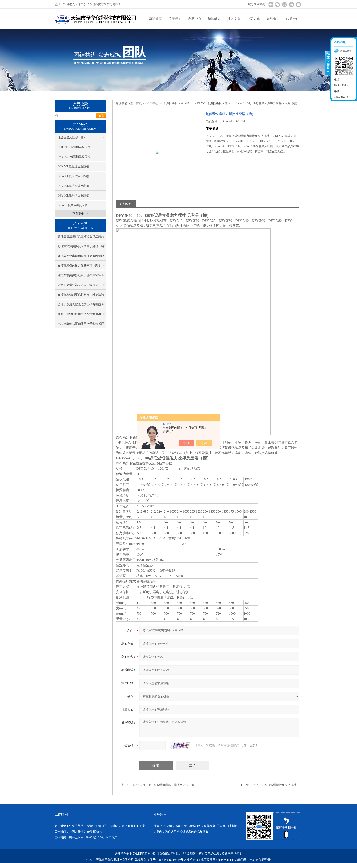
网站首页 (155, 19)
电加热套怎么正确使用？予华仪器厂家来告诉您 (81, 325)
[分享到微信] (277, 4)
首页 (139, 103)
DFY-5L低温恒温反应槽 (73, 205)
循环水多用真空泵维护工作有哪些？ (81, 304)
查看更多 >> (80, 213)
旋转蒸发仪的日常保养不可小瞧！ (79, 265)
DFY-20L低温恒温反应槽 (73, 185)
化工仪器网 (208, 859)
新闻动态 (214, 19)
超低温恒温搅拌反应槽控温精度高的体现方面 (81, 238)
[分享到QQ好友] (298, 4)
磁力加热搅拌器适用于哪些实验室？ (81, 275)
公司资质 (253, 19)
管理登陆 (265, 859)
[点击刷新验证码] (180, 745)
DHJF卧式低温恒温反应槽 (74, 147)
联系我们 (292, 19)
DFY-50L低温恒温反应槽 (73, 166)
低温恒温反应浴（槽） (72, 137)
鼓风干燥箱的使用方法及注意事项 (79, 314)
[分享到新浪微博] (284, 4)
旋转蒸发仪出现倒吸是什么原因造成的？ (81, 257)
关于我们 (175, 19)
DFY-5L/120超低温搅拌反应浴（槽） (275, 784)
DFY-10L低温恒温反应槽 (73, 195)
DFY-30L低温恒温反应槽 (73, 176)
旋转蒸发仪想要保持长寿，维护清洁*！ (81, 296)
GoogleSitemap (225, 859)
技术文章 (233, 19)
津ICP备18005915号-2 (172, 859)
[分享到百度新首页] (291, 4)
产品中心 (194, 19)
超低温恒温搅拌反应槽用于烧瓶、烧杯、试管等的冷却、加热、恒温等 (81, 248)
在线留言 (273, 19)
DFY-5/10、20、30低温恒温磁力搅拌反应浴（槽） (165, 784)
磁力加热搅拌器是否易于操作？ (78, 285)
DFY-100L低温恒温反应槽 (74, 156)
